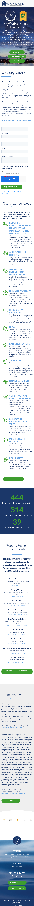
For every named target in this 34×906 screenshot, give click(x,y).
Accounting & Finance (17, 253)
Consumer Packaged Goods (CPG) (19, 422)
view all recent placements (17, 670)
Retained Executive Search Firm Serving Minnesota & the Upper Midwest (20, 228)
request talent (16, 882)
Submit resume (15, 888)
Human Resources (20, 291)
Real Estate (16, 458)
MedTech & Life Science (18, 440)
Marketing (15, 360)
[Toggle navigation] (30, 4)
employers (16, 52)
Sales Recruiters (19, 344)
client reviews (16, 56)
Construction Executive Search (20, 397)
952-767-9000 (17, 866)
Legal (12, 327)
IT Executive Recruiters (16, 311)
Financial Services (20, 381)
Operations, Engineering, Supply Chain (17, 272)
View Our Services (12, 479)
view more (10, 801)
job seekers (15, 61)
